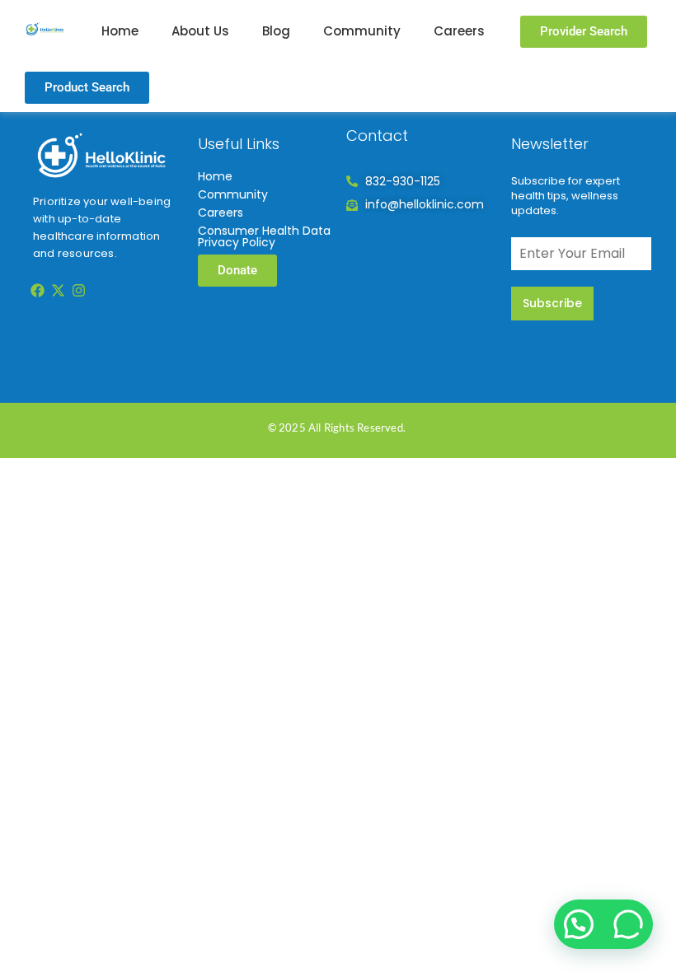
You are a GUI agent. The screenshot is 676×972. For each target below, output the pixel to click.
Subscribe (552, 303)
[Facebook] (37, 290)
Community (362, 31)
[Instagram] (79, 290)
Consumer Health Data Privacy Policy (264, 236)
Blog (276, 31)
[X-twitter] (57, 290)
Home (119, 31)
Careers (459, 31)
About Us (200, 31)
